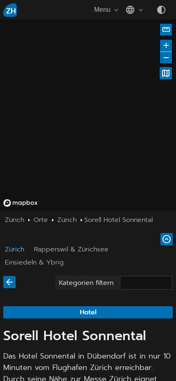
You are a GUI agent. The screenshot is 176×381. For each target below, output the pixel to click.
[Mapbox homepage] (20, 203)
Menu (102, 9)
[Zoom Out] (166, 57)
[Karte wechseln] (166, 73)
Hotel (88, 312)
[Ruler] (166, 30)
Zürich (14, 249)
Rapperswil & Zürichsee (71, 249)
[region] (88, 115)
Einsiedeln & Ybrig (34, 262)
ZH (11, 11)
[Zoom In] (166, 46)
